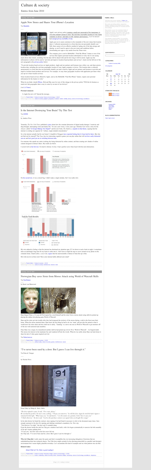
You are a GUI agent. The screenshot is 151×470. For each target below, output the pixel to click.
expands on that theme (79, 129)
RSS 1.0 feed (115, 93)
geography (51, 98)
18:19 (57, 97)
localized (56, 98)
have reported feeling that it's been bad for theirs (79, 134)
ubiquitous (93, 455)
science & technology (77, 98)
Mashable (26, 26)
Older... (110, 109)
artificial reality (38, 341)
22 (111, 83)
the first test (35, 147)
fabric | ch (124, 20)
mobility (65, 98)
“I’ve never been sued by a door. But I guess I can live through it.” (53, 349)
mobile (61, 98)
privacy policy (38, 62)
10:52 (67, 453)
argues (50, 253)
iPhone (40, 82)
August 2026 (112, 104)
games (53, 341)
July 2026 (111, 105)
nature (64, 341)
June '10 (118, 74)
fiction (54, 455)
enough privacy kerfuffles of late (62, 39)
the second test (27, 178)
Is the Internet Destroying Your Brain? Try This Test (46, 110)
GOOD (25, 114)
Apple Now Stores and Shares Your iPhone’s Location (47, 22)
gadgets (46, 98)
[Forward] (129, 74)
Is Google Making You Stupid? (40, 129)
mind (56, 264)
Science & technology (49, 97)
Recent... (111, 108)
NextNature (27, 280)
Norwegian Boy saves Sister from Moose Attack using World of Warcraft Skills (60, 276)
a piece (49, 124)
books (36, 455)
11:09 (46, 340)
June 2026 (111, 106)
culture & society (39, 98)
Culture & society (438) (114, 63)
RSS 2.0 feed (115, 95)
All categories (108, 65)
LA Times (27, 87)
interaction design (61, 455)
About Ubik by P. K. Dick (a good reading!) (40, 450)
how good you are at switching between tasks (42, 138)
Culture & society (35, 5)
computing (41, 455)
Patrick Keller (29, 97)
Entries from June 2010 (32, 10)
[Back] (107, 74)
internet (53, 264)
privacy (69, 98)
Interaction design (48, 453)
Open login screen (110, 118)
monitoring (69, 455)
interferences (47, 264)
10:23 (46, 263)
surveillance (86, 98)
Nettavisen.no (27, 337)
